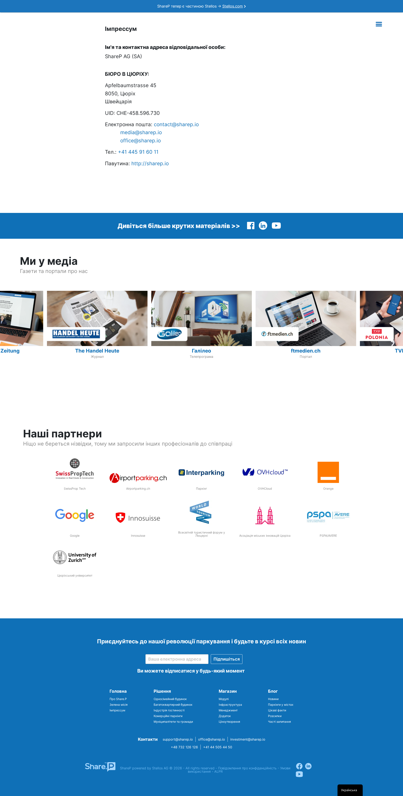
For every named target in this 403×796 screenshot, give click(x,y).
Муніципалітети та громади (173, 721)
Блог (273, 691)
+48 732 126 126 (184, 747)
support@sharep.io (178, 739)
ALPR (218, 771)
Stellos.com (232, 6)
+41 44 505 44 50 (217, 747)
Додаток (225, 716)
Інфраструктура (230, 704)
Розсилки (274, 716)
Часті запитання (279, 721)
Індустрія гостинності (169, 710)
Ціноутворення (229, 721)
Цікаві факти (277, 710)
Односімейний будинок (170, 699)
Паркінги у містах (280, 704)
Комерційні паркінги (168, 716)
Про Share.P (118, 699)
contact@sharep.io (176, 124)
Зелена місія (119, 704)
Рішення (162, 691)
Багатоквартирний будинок (173, 704)
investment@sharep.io (247, 739)
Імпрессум (117, 710)
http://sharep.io (150, 163)
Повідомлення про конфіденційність (247, 768)
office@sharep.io (140, 141)
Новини (273, 699)
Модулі (224, 699)
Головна (118, 691)
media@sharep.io (141, 132)
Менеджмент (228, 710)
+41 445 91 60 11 (138, 152)
